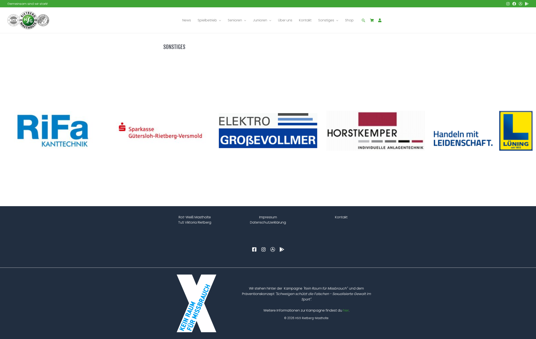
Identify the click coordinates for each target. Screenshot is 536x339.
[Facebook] (514, 4)
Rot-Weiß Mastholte (195, 217)
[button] (219, 20)
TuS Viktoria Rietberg (194, 222)
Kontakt (341, 217)
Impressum (268, 217)
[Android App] (527, 4)
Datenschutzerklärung (268, 222)
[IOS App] (520, 4)
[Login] (380, 20)
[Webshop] (372, 20)
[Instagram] (508, 4)
